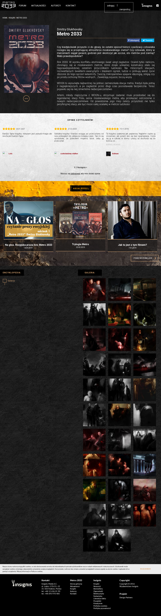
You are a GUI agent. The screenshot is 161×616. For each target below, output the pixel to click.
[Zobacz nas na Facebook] (157, 5)
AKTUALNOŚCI (38, 5)
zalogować (75, 173)
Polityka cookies (100, 606)
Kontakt (73, 594)
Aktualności (75, 586)
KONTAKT (71, 5)
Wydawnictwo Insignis (128, 586)
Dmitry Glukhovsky (69, 29)
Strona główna (76, 584)
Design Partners (126, 598)
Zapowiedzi (98, 591)
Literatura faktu (99, 599)
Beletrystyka (98, 594)
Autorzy (73, 591)
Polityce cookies (37, 571)
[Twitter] (148, 41)
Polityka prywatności (102, 608)
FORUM (22, 5)
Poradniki (97, 601)
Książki (73, 589)
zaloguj (110, 5)
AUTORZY (56, 5)
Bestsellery (98, 589)
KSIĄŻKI (12, 18)
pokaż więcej (113, 144)
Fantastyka (97, 596)
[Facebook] (134, 41)
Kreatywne (97, 603)
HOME (5, 18)
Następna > (82, 167)
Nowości (97, 586)
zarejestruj (124, 9)
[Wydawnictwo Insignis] (147, 5)
